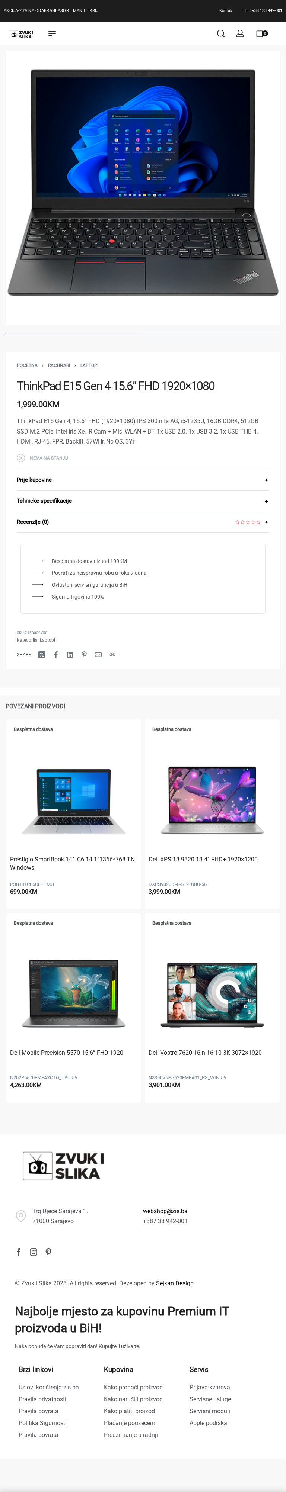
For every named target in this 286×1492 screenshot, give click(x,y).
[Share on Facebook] (56, 654)
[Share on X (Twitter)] (41, 654)
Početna (27, 365)
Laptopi (89, 365)
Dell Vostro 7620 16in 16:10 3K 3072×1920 (205, 1053)
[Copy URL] (112, 654)
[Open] (278, 33)
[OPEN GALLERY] (143, 188)
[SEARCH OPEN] (221, 33)
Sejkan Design (175, 1283)
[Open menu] (52, 33)
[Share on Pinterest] (84, 654)
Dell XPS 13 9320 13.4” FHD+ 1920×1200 (203, 859)
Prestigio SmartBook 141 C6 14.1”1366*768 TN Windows (72, 863)
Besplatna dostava (33, 729)
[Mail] (98, 654)
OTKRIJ (91, 10)
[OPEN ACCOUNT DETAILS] (240, 33)
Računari (59, 365)
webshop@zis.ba (165, 1211)
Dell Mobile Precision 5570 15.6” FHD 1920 (66, 1053)
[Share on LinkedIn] (70, 654)
